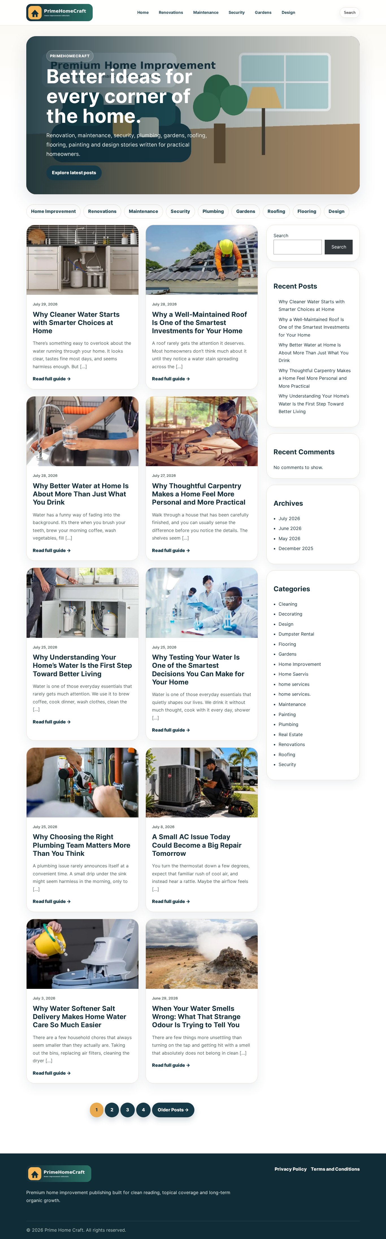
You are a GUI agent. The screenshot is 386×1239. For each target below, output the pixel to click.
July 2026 (289, 518)
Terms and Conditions (335, 1169)
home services (294, 684)
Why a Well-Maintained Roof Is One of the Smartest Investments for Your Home (199, 322)
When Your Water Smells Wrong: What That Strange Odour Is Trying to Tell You (196, 1016)
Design (288, 12)
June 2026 (290, 528)
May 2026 (289, 538)
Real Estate (291, 734)
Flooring (307, 211)
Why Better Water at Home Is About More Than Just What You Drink (81, 494)
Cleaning (288, 604)
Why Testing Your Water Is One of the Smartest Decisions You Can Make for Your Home (198, 669)
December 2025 (296, 548)
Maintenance (205, 12)
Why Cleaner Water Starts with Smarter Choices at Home (76, 322)
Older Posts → (173, 1110)
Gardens (263, 12)
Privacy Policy (291, 1169)
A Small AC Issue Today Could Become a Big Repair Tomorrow (197, 845)
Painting (287, 714)
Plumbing (213, 211)
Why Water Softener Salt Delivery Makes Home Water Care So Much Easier (79, 1016)
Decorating (290, 614)
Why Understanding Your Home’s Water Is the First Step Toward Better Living (82, 665)
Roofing (276, 211)
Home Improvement (53, 211)
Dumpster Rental (296, 634)
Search (349, 12)
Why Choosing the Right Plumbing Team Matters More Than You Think (81, 845)
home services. (295, 694)
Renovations (171, 12)
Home (143, 12)
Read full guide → (52, 378)
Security (237, 12)
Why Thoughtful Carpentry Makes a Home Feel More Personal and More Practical (199, 494)
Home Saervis (293, 674)
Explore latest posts (74, 172)
